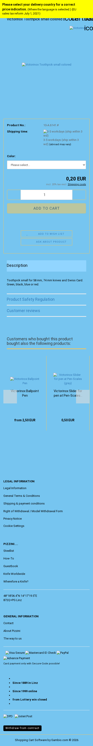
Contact (8, 623)
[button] (14, 195)
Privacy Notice (12, 518)
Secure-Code (40, 663)
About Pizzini (11, 630)
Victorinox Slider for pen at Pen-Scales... (68, 393)
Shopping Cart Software (31, 740)
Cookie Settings (13, 526)
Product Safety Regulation (31, 299)
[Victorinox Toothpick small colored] (46, 59)
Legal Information (14, 488)
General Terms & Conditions (21, 495)
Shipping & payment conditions (24, 503)
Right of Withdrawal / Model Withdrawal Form (33, 511)
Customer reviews (23, 310)
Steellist (8, 550)
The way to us (12, 638)
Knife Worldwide (14, 573)
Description (17, 265)
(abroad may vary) (60, 144)
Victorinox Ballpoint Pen (25, 393)
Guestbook (10, 566)
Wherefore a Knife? (15, 581)
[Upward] (12, 739)
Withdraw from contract (22, 728)
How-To (8, 558)
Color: (11, 156)
